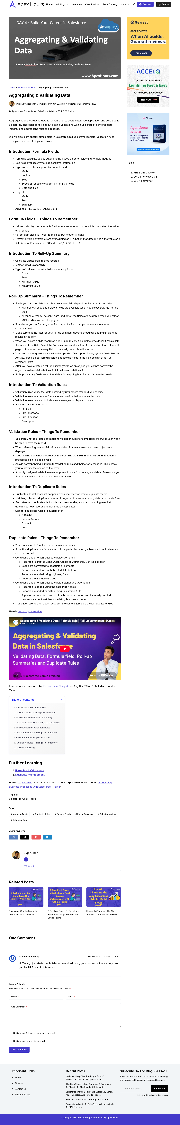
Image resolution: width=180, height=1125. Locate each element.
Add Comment (19, 1006)
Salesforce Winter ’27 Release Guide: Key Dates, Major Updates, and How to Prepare (89, 1093)
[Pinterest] (36, 837)
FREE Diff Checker (144, 172)
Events (165, 4)
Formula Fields (63, 814)
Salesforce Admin (46, 111)
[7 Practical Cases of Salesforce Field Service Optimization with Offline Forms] (26, 897)
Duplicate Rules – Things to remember (37, 742)
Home (49, 4)
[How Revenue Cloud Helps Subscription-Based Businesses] (103, 897)
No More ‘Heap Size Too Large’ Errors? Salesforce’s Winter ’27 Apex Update (85, 1078)
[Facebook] (13, 837)
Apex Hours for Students (24, 111)
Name (15, 996)
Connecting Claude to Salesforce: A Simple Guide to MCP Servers (90, 1106)
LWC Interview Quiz (145, 176)
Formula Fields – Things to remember (36, 712)
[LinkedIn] (47, 837)
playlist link (25, 782)
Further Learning (25, 747)
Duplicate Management (30, 774)
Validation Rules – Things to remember (37, 732)
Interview (77, 4)
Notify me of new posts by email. (29, 1041)
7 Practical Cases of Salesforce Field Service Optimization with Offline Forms (25, 914)
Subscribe (159, 1088)
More (123, 4)
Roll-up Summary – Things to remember (38, 722)
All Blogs (61, 4)
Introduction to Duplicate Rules (33, 737)
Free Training (110, 4)
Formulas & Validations (29, 770)
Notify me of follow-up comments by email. (34, 1033)
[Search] (134, 4)
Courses (147, 4)
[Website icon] (26, 859)
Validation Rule (19, 820)
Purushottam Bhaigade (56, 686)
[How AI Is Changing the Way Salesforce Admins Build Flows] (65, 897)
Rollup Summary (84, 814)
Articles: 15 (29, 866)
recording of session (30, 611)
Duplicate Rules (41, 814)
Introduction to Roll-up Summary (34, 717)
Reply (117, 957)
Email (71, 996)
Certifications (92, 4)
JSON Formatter (143, 180)
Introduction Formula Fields (31, 707)
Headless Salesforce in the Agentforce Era (87, 1099)
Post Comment (19, 1049)
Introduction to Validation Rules (33, 727)
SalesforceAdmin (107, 814)
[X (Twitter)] (24, 837)
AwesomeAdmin (19, 814)
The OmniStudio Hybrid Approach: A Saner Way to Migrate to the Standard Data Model (88, 1085)
